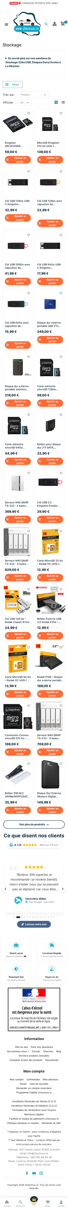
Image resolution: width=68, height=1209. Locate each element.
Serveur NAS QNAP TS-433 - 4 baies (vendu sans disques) (16, 560)
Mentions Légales (34, 1112)
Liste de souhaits (39, 1082)
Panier (23, 1082)
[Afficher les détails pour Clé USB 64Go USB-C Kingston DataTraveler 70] (50, 245)
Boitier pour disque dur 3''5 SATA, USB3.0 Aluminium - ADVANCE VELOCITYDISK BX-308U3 (49, 444)
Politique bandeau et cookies (23, 1121)
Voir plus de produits (32, 822)
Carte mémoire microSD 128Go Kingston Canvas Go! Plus (50, 386)
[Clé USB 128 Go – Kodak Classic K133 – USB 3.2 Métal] (18, 598)
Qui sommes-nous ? (18, 1049)
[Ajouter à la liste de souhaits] (29, 113)
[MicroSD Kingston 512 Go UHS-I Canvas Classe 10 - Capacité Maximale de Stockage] (50, 124)
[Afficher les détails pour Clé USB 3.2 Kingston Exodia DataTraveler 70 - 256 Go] (50, 482)
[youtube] (34, 1171)
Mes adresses (50, 1077)
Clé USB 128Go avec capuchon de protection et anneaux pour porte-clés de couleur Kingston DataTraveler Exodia (50, 207)
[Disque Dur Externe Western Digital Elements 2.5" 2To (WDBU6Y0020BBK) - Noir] (50, 773)
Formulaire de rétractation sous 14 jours (34, 1108)
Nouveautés (52, 1058)
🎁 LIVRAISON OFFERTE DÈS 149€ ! (38, 3)
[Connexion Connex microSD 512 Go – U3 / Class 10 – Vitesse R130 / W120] (18, 715)
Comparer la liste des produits (26, 1058)
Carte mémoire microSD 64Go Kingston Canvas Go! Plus (18, 444)
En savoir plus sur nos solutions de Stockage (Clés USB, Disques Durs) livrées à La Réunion (33, 62)
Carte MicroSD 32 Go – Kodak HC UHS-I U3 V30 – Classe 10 (50, 560)
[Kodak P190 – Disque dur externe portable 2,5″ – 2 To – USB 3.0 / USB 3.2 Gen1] (50, 657)
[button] (6, 24)
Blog (58, 1049)
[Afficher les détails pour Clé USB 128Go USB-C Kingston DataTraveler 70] (18, 182)
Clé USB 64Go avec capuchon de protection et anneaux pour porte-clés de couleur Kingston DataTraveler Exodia (17, 328)
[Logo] (27, 23)
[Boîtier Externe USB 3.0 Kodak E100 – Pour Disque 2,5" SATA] (50, 598)
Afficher (8, 102)
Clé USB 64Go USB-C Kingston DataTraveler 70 (49, 265)
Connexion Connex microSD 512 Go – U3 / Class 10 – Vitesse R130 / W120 (18, 735)
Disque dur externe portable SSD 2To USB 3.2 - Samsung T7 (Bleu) (49, 323)
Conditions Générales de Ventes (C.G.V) (34, 1099)
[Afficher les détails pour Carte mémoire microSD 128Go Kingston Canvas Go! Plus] (50, 366)
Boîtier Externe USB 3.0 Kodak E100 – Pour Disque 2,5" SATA (49, 619)
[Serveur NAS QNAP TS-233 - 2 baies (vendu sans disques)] (18, 482)
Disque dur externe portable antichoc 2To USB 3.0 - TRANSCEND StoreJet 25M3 (17, 386)
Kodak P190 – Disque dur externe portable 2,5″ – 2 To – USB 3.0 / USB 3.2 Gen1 (50, 677)
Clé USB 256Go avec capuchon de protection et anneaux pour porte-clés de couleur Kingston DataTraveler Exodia (17, 265)
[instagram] (41, 1171)
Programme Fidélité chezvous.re (34, 1090)
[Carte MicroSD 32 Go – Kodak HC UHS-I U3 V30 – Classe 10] (50, 540)
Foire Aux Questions (42, 1045)
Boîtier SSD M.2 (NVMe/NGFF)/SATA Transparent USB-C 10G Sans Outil (17, 793)
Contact (36, 1049)
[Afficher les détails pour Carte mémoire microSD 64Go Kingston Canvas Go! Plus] (18, 424)
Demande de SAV (51, 1121)
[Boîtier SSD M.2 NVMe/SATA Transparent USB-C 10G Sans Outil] (18, 773)
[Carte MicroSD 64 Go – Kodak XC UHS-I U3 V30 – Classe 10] (18, 657)
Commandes (33, 1077)
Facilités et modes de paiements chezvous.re (34, 1117)
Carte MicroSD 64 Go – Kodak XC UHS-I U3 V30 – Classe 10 (18, 677)
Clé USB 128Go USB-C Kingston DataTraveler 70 (17, 202)
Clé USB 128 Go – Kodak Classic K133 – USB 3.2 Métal (18, 619)
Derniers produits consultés (34, 1054)
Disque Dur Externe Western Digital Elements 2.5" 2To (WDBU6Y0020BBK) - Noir (49, 793)
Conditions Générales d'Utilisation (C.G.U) (34, 1104)
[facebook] (27, 1171)
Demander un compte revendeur (34, 1086)
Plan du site (21, 1045)
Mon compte (17, 1077)
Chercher (48, 1049)
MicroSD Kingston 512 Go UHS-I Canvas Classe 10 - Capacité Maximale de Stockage (49, 144)
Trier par (8, 94)
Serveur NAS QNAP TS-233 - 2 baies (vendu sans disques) (16, 502)
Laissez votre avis (36, 922)
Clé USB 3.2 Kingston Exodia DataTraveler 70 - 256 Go (47, 502)
